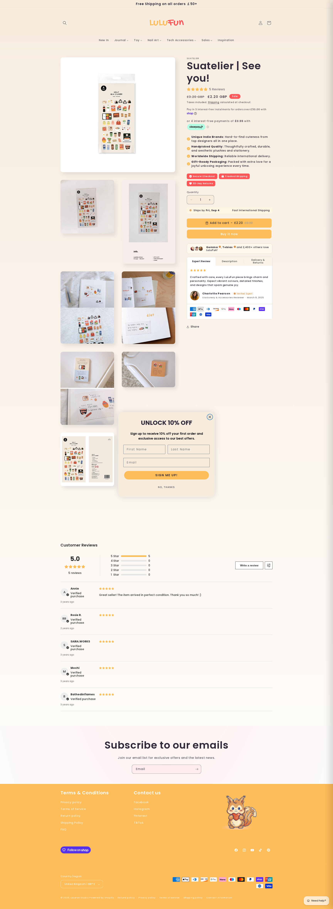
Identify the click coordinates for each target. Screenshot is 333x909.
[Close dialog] (210, 417)
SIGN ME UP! (166, 475)
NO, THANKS (166, 487)
